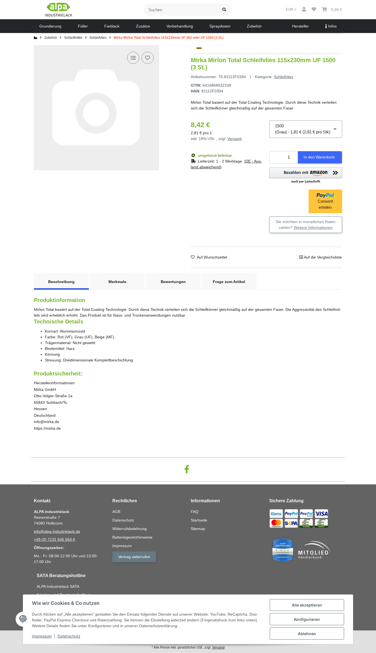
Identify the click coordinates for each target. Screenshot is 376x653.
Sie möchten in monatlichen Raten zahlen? (306, 225)
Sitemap (198, 528)
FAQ (194, 511)
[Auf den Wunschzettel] (147, 58)
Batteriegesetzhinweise (132, 537)
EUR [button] (290, 9)
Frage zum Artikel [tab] (229, 281)
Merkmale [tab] (117, 281)
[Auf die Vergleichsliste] (133, 58)
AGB (116, 511)
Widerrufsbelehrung (129, 528)
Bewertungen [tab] (173, 281)
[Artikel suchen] (224, 10)
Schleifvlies (283, 77)
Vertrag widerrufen (134, 557)
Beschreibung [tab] (61, 281)
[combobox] (305, 129)
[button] (304, 9)
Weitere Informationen (313, 227)
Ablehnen (307, 633)
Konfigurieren (307, 619)
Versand (234, 138)
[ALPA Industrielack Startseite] (58, 9)
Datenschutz (69, 636)
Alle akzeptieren (307, 605)
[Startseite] (35, 37)
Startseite (199, 520)
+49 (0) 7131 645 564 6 (54, 539)
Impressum (42, 636)
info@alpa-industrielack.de (57, 531)
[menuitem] (50, 26)
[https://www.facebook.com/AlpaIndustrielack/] (187, 469)
